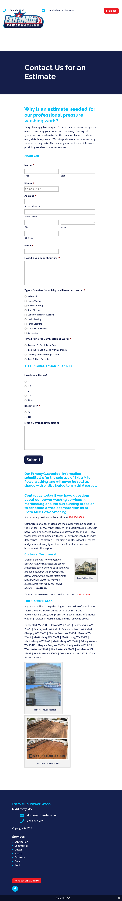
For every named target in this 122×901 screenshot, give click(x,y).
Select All (32, 296)
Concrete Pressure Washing (41, 314)
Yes (30, 412)
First (27, 175)
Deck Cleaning (34, 319)
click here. (84, 594)
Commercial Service (37, 328)
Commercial (21, 845)
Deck (17, 861)
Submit (33, 459)
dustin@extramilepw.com (62, 10)
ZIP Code (29, 238)
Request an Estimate (27, 880)
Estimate (111, 10)
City (26, 227)
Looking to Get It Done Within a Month (47, 349)
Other (31, 400)
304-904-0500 (76, 517)
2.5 (29, 395)
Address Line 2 (32, 216)
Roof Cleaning (34, 310)
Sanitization (33, 333)
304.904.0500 (35, 820)
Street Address (32, 206)
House (18, 853)
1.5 (29, 386)
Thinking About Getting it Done (43, 354)
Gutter (18, 849)
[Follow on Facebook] (15, 889)
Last (63, 175)
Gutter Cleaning (35, 305)
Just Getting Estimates (39, 359)
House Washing (35, 301)
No (29, 416)
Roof (17, 865)
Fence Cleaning (35, 323)
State (64, 227)
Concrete (20, 857)
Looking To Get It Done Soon (42, 345)
